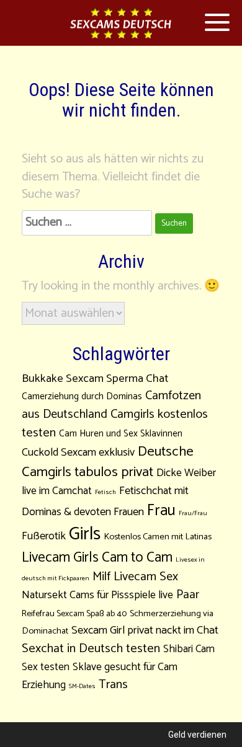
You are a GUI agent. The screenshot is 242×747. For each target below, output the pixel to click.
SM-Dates (82, 686)
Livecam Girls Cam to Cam (97, 557)
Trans (113, 684)
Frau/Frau (193, 513)
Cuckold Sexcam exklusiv (78, 452)
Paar (187, 595)
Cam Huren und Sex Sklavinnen (120, 433)
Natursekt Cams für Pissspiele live (97, 595)
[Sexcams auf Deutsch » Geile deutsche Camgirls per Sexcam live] (121, 23)
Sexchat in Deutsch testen (91, 649)
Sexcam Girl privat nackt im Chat (144, 630)
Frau (161, 510)
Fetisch (105, 492)
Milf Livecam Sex (135, 577)
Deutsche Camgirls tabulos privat (108, 462)
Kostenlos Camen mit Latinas (158, 536)
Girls (85, 534)
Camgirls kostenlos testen (115, 423)
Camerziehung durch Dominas (82, 396)
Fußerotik (44, 536)
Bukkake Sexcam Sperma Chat (95, 378)
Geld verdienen (197, 735)
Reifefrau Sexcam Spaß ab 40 (74, 614)
